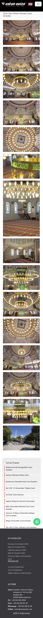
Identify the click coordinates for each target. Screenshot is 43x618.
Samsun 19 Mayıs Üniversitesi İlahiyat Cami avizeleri (20, 514)
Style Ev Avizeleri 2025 (16, 553)
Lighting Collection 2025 (17, 550)
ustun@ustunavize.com (20, 609)
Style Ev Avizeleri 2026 (16, 547)
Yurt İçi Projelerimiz (15, 570)
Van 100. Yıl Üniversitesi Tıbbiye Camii (20, 488)
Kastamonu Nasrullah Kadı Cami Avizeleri (21, 482)
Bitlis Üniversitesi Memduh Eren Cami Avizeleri (20, 508)
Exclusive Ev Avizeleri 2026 (18, 544)
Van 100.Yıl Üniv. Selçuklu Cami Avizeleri (21, 527)
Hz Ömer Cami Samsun (15, 495)
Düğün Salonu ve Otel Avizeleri (19, 573)
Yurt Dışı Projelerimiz (16, 567)
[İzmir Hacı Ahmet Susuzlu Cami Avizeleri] (22, 33)
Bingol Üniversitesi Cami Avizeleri (18, 521)
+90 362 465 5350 (17, 600)
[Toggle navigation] (38, 4)
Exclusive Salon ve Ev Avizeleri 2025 (19, 557)
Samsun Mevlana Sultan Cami (17, 475)
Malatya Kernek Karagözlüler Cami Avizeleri (19, 468)
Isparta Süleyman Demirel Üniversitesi (20, 501)
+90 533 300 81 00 (17, 603)
